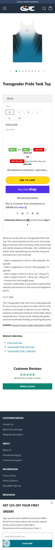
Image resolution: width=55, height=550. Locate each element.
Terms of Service (10, 480)
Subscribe (27, 543)
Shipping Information (13, 434)
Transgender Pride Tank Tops (20, 346)
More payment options (27, 197)
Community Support (12, 460)
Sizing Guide (11, 124)
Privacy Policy (9, 475)
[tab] (16, 71)
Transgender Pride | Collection (21, 350)
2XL (19, 118)
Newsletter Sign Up (12, 485)
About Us (7, 450)
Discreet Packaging (12, 455)
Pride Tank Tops (14, 342)
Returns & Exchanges (12, 429)
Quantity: (10, 129)
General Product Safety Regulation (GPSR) (31, 325)
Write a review (27, 386)
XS (10, 112)
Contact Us (8, 424)
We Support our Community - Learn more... (27, 169)
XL (10, 118)
